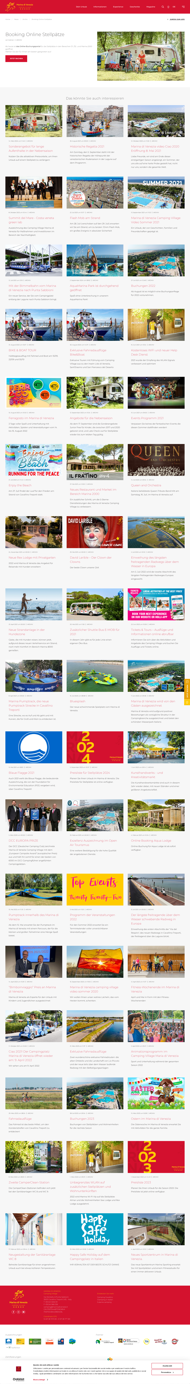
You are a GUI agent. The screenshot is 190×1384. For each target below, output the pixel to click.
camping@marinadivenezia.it (56, 1307)
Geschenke (135, 7)
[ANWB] (61, 1341)
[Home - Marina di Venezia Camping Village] (19, 6)
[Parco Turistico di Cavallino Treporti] (105, 1341)
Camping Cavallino (105, 1297)
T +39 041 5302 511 (51, 1302)
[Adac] (20, 1341)
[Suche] (168, 6)
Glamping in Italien (105, 1300)
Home (7, 19)
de (174, 7)
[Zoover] (50, 1341)
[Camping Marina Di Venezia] (35, 1341)
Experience (118, 7)
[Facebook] (13, 1312)
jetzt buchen (16, 59)
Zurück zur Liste (177, 19)
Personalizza (166, 1372)
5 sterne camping (104, 1302)
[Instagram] (18, 1312)
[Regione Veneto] (128, 1341)
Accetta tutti (167, 1366)
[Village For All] (147, 1341)
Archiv (25, 19)
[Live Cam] (187, 702)
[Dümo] (175, 1341)
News (16, 19)
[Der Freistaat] (160, 1341)
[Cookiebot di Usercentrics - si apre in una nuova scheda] (18, 1379)
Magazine (150, 7)
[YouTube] (23, 1312)
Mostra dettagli (39, 1380)
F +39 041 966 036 (51, 1304)
